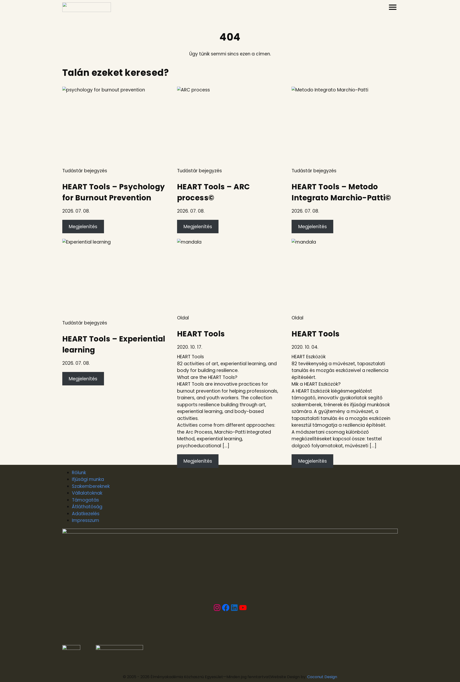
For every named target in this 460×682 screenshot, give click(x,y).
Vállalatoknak (87, 493)
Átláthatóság (87, 506)
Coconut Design (322, 677)
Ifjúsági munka (88, 479)
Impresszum (85, 520)
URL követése (77, 90)
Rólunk (79, 472)
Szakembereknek (91, 486)
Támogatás (85, 500)
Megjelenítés (83, 226)
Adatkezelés (85, 513)
